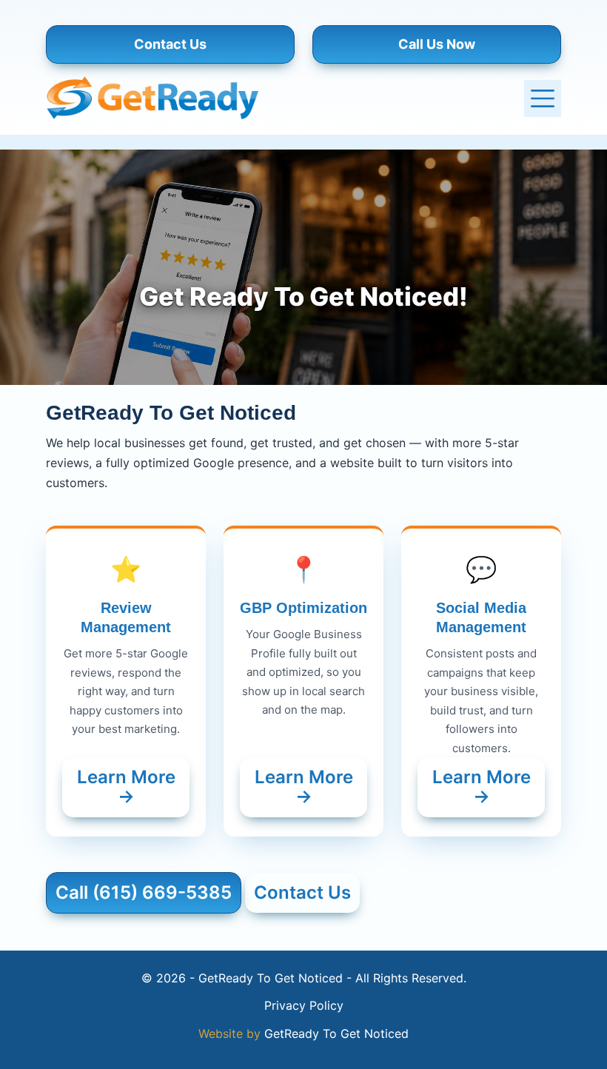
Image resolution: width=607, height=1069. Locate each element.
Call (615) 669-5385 (144, 892)
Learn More (126, 786)
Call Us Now (436, 44)
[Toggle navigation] (542, 98)
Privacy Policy (303, 1005)
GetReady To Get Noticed (336, 1033)
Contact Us (170, 44)
